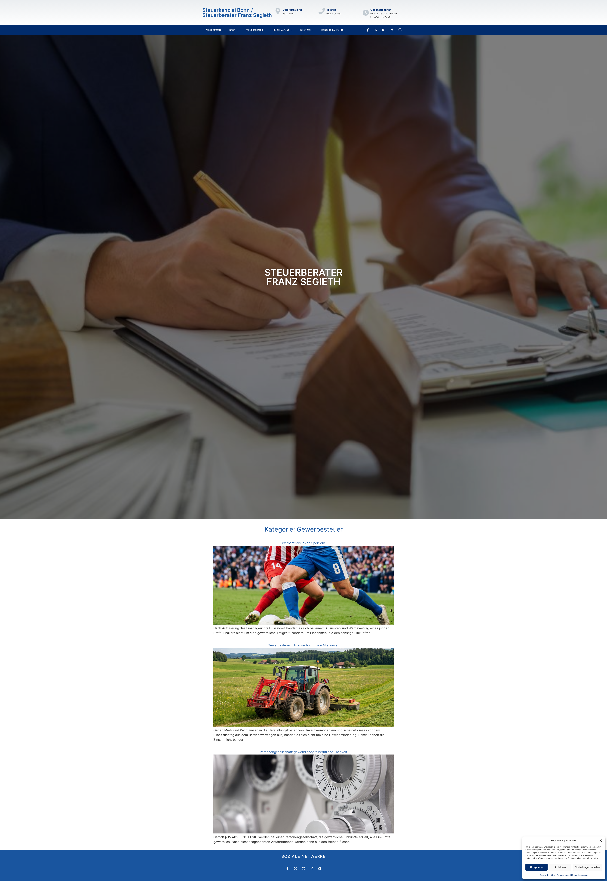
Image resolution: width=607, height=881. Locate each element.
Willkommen (213, 30)
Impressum (583, 875)
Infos (232, 30)
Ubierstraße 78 (292, 9)
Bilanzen (305, 30)
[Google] (400, 30)
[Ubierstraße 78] (278, 11)
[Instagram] (384, 30)
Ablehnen (560, 867)
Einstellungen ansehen (588, 867)
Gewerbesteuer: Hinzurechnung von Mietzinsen (303, 645)
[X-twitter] (376, 30)
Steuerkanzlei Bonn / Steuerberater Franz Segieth (237, 12)
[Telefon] (322, 11)
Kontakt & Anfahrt (332, 30)
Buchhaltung (281, 30)
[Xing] (392, 30)
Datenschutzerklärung (567, 875)
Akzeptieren (536, 867)
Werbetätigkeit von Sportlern (303, 543)
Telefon (331, 9)
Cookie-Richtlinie (547, 875)
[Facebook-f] (368, 30)
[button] (600, 840)
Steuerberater (254, 30)
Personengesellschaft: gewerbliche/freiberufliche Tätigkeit (303, 752)
